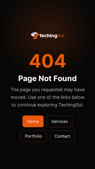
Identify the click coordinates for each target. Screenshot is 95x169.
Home (33, 121)
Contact (62, 136)
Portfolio (33, 136)
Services (59, 121)
